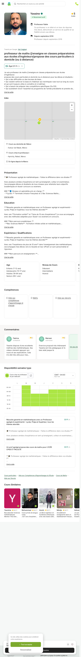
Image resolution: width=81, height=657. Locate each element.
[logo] (9, 4)
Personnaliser (25, 650)
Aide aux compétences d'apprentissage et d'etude (15, 302)
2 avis (73, 16)
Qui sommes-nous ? (29, 656)
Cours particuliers (10, 475)
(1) (16, 510)
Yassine (35, 14)
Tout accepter (26, 644)
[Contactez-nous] (76, 3)
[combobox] (39, 3)
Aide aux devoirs (64, 298)
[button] (72, 644)
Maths (35, 298)
